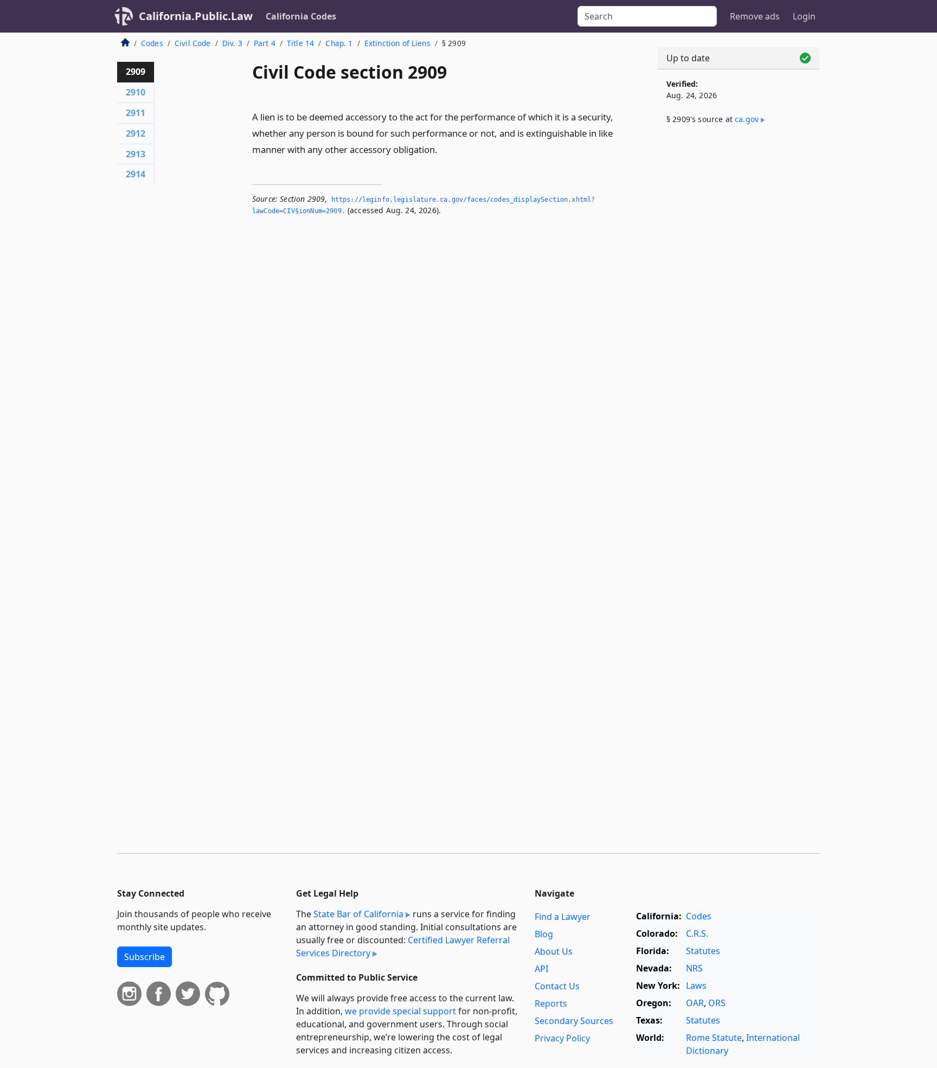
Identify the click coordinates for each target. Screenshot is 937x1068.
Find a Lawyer (563, 917)
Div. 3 (232, 43)
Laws (696, 986)
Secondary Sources (574, 1021)
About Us (554, 951)
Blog (544, 934)
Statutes (703, 951)
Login (804, 16)
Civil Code (193, 43)
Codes (152, 43)
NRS (694, 968)
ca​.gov (747, 119)
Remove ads (755, 16)
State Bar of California (358, 914)
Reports (551, 1003)
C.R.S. (697, 933)
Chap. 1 (338, 43)
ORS (717, 1003)
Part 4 (264, 43)
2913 (135, 154)
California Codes (301, 16)
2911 (135, 113)
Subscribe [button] (144, 957)
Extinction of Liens (397, 43)
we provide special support (400, 1011)
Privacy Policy (562, 1038)
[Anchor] (443, 149)
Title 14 (300, 43)
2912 (135, 133)
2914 (135, 174)
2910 (135, 92)
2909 (135, 72)
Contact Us (557, 986)
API (541, 969)
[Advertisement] (738, 313)
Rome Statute (714, 1038)
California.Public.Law (196, 16)
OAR (695, 1003)
